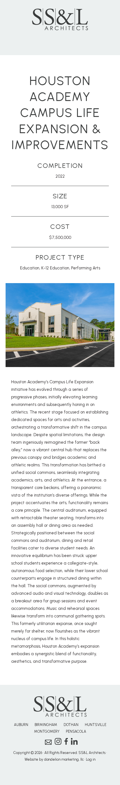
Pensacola (76, 731)
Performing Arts (85, 268)
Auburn (21, 725)
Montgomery (46, 731)
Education (29, 268)
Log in (90, 759)
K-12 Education (55, 268)
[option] (60, 325)
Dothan (71, 725)
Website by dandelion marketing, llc (54, 759)
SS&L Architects (60, 19)
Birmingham (46, 725)
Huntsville (95, 725)
